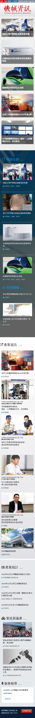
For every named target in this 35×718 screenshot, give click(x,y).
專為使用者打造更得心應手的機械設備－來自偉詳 (17, 641)
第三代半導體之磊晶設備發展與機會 (17, 213)
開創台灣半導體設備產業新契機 (15, 33)
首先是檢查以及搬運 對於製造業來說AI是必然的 (12, 521)
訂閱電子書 (27, 711)
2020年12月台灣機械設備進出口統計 (16, 574)
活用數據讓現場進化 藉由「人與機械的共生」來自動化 (17, 139)
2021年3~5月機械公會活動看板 (16, 690)
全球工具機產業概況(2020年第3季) (17, 114)
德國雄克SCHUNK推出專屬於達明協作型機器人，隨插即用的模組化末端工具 (17, 669)
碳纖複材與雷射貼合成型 (13, 87)
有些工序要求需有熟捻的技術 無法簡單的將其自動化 (13, 443)
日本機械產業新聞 (8, 551)
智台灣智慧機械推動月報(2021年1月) (17, 294)
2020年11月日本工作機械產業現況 (15, 605)
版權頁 (8, 699)
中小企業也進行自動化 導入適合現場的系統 (10, 483)
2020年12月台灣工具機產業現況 (14, 584)
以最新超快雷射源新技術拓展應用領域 (16, 59)
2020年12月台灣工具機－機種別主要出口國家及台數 (16, 594)
